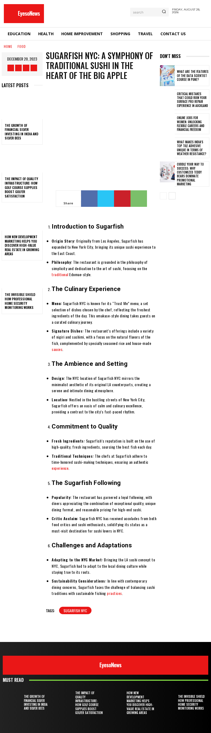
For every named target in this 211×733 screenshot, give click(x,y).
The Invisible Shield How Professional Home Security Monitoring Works (20, 301)
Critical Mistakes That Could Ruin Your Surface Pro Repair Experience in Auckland (192, 100)
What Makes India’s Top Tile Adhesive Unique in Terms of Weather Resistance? (191, 148)
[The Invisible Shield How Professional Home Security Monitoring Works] (22, 276)
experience (60, 468)
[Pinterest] (122, 198)
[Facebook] (10, 68)
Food (22, 46)
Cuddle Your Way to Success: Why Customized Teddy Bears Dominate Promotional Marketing (190, 174)
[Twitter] (26, 68)
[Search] (164, 12)
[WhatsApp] (139, 198)
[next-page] (172, 195)
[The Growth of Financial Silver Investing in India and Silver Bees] (22, 106)
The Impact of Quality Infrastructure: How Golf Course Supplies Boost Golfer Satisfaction (21, 187)
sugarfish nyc (75, 610)
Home (8, 46)
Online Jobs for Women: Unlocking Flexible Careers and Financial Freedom (190, 124)
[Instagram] (18, 68)
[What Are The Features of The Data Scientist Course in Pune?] (167, 75)
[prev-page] (163, 195)
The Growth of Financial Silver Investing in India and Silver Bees (21, 132)
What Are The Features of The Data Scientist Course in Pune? (193, 75)
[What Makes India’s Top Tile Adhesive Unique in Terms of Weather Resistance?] (167, 148)
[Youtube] (33, 68)
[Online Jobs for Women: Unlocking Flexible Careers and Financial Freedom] (167, 123)
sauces (57, 349)
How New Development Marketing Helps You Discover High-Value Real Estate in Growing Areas (22, 245)
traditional (60, 274)
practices (114, 593)
